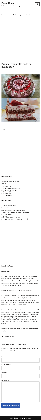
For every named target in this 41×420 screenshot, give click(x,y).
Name (3, 357)
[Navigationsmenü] (37, 4)
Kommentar (5, 380)
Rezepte (9, 15)
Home (3, 15)
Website (3, 372)
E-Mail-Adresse (6, 364)
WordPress (27, 418)
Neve (11, 418)
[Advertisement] (20, 39)
